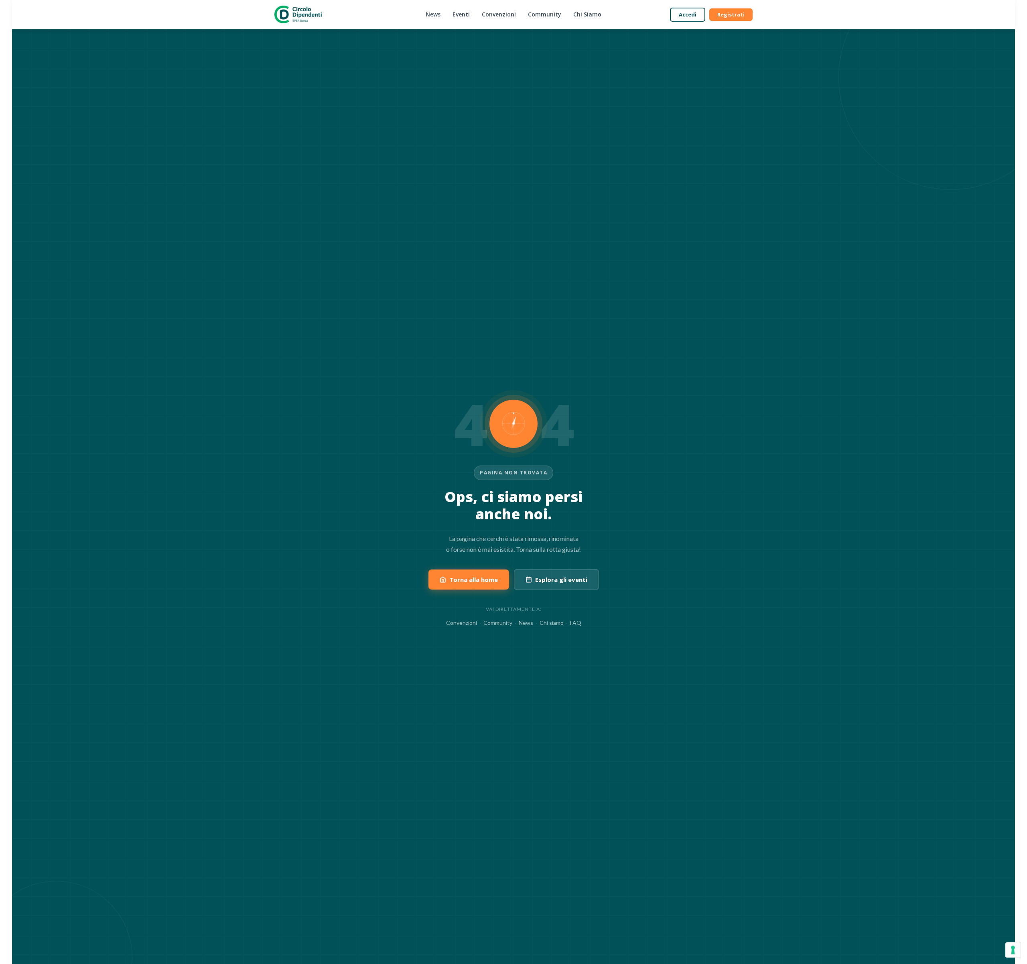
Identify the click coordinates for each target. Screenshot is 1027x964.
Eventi (461, 14)
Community (544, 14)
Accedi (687, 14)
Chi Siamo (587, 14)
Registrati (731, 14)
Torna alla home (473, 580)
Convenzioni (499, 14)
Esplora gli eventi (561, 580)
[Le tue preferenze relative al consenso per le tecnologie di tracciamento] (1013, 950)
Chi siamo (552, 622)
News (433, 14)
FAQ (575, 622)
